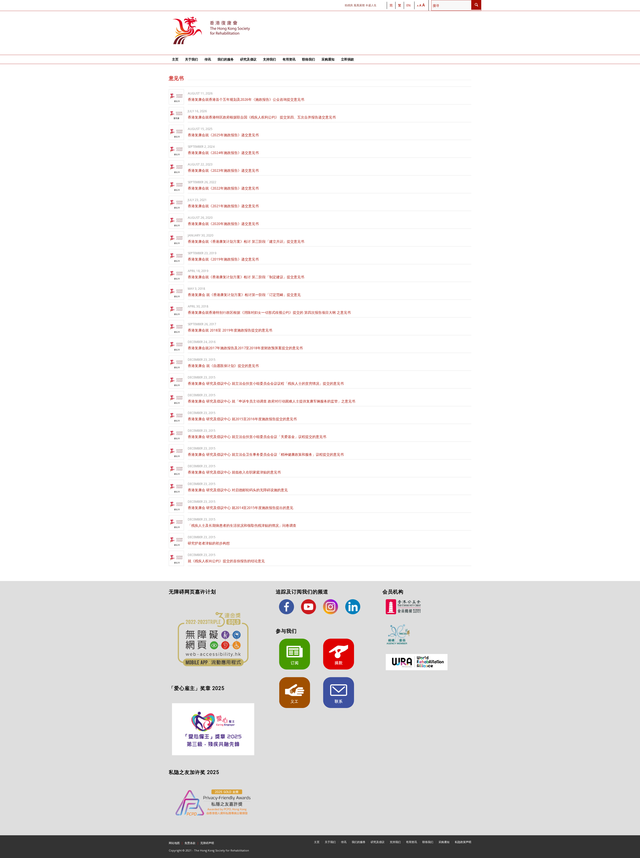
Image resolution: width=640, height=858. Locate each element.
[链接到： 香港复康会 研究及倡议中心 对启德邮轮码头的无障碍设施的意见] (176, 487)
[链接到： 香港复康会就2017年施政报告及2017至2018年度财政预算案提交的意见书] (176, 345)
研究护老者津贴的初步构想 (209, 543)
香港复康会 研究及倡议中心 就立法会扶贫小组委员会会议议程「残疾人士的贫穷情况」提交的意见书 (266, 383)
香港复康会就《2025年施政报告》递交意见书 (223, 134)
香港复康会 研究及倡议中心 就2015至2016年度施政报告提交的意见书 (242, 418)
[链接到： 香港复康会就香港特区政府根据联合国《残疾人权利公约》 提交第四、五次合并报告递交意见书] (176, 114)
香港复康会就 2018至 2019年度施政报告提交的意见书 (230, 330)
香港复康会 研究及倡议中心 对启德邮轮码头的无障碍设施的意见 (238, 490)
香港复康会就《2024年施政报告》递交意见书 (223, 152)
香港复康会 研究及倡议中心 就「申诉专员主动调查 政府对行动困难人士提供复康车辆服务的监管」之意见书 (271, 401)
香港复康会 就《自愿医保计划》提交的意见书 (223, 365)
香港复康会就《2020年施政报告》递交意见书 (223, 223)
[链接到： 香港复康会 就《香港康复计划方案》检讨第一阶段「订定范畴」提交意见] (176, 292)
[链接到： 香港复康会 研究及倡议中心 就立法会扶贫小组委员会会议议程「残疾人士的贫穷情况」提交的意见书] (176, 381)
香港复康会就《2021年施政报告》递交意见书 (223, 206)
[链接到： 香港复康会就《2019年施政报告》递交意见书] (176, 256)
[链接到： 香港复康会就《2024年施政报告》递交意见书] (176, 150)
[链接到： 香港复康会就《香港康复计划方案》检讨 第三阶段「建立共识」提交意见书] (176, 239)
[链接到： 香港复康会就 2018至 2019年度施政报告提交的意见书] (176, 328)
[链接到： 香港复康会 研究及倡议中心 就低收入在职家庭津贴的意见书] (176, 470)
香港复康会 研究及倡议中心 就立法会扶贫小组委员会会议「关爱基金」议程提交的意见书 (257, 436)
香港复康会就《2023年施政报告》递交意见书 (223, 170)
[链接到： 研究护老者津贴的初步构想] (176, 540)
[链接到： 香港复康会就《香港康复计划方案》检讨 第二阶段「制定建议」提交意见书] (176, 274)
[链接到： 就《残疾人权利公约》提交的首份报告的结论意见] (176, 558)
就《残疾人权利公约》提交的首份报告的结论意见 (226, 560)
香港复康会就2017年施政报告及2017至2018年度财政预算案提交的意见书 (245, 348)
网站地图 (174, 843)
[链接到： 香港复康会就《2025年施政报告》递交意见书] (176, 132)
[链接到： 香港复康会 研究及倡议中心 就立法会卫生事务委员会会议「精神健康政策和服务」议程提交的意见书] (176, 452)
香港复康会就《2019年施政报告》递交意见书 (223, 259)
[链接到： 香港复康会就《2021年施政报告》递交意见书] (176, 203)
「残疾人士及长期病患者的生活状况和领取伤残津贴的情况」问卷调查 (242, 525)
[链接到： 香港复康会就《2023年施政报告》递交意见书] (176, 168)
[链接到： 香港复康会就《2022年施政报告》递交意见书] (176, 186)
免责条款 (190, 843)
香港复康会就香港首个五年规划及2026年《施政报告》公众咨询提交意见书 (246, 99)
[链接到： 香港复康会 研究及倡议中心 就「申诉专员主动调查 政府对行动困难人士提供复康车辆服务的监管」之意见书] (176, 398)
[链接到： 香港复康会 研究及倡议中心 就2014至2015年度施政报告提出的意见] (176, 505)
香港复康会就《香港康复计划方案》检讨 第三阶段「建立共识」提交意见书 (246, 241)
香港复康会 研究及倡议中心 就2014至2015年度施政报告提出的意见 (240, 507)
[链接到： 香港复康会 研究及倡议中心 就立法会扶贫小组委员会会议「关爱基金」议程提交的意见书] (176, 434)
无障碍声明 (207, 843)
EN (408, 5)
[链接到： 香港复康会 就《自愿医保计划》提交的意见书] (176, 363)
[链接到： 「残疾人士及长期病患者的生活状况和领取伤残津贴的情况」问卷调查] (176, 523)
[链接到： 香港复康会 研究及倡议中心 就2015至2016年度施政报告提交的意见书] (176, 416)
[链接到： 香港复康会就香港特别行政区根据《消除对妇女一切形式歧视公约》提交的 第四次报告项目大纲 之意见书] (176, 310)
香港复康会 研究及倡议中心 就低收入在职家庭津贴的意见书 (234, 472)
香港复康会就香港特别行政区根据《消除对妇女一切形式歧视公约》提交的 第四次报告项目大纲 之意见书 (269, 312)
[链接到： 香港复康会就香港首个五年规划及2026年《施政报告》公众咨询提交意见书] (176, 97)
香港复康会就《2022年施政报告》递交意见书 (223, 188)
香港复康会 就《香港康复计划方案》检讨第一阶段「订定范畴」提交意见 (244, 294)
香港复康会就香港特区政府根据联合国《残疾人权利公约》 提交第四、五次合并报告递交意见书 (262, 117)
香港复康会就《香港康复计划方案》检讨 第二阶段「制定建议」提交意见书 (246, 276)
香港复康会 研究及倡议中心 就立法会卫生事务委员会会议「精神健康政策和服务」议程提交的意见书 (266, 454)
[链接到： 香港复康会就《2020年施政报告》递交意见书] (176, 221)
